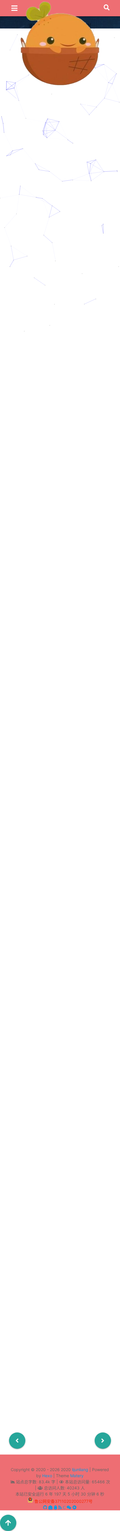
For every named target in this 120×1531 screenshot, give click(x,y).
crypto (59, 159)
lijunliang (80, 1469)
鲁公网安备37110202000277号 (63, 1501)
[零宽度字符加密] (60, 141)
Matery (77, 1475)
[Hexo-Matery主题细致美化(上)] (60, 270)
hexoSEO (60, 809)
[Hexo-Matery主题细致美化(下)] (60, 209)
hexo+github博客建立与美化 (70, 220)
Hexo (47, 1475)
